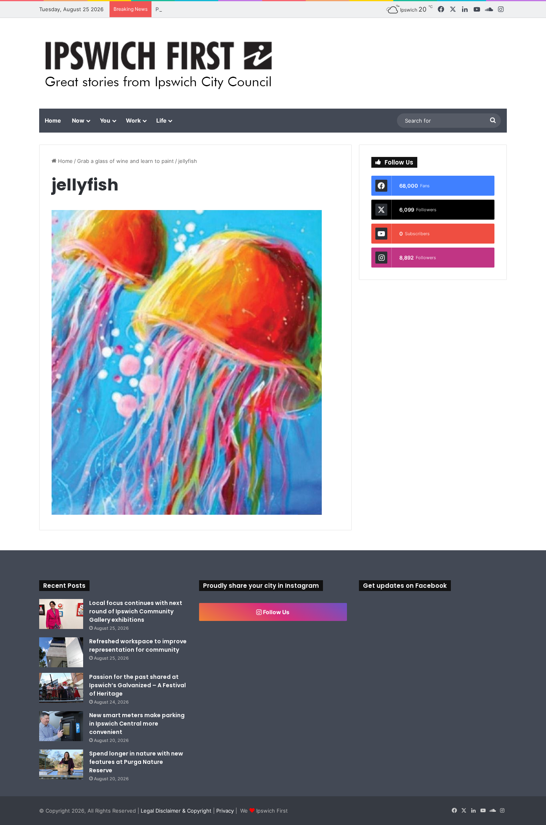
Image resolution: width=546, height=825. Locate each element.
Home (53, 120)
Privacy (225, 810)
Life (161, 120)
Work (133, 120)
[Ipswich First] (161, 63)
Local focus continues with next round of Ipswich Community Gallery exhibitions (135, 611)
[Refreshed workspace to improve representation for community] (61, 652)
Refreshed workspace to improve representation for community (138, 645)
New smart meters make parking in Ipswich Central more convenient (137, 723)
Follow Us (275, 612)
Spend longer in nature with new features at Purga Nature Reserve (136, 762)
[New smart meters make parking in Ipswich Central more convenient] (61, 726)
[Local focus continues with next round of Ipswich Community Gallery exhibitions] (61, 614)
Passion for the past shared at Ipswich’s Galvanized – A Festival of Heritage (137, 685)
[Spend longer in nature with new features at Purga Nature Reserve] (61, 764)
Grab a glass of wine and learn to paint (125, 161)
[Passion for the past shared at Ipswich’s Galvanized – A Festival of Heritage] (61, 688)
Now (78, 120)
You (105, 120)
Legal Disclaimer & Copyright (176, 810)
